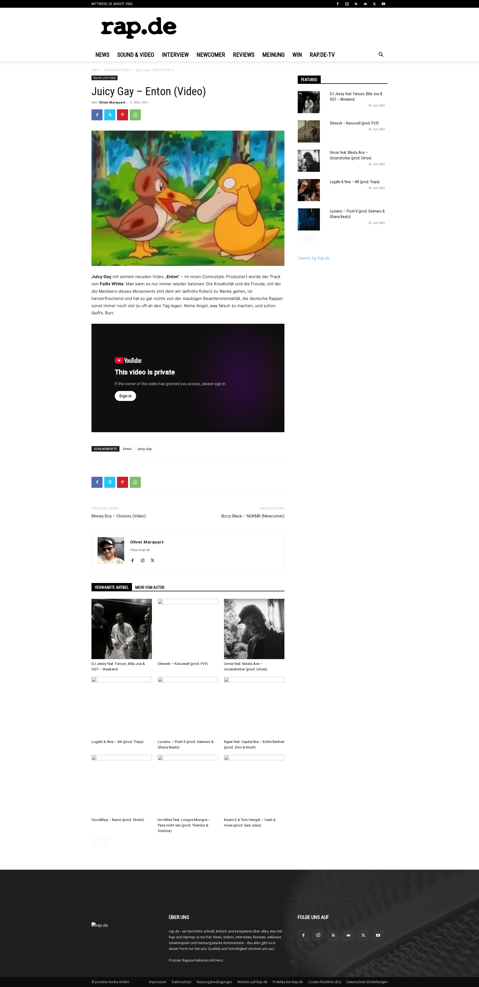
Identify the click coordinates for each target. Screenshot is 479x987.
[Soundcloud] (365, 4)
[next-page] (103, 841)
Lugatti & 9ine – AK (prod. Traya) (117, 742)
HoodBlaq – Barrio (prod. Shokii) (117, 820)
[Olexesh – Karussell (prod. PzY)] (188, 629)
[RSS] (356, 4)
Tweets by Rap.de (314, 258)
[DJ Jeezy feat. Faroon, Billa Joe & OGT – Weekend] (121, 629)
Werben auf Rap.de (252, 982)
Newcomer (211, 54)
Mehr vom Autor (149, 587)
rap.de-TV (322, 54)
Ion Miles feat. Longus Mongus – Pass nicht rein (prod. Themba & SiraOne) (184, 825)
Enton (127, 449)
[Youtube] (383, 4)
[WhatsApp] (135, 114)
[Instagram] (347, 4)
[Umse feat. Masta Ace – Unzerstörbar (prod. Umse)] (254, 629)
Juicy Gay (145, 449)
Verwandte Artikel (112, 587)
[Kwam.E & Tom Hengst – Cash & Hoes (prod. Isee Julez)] (254, 785)
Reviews (243, 54)
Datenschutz (181, 982)
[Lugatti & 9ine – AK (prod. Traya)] (121, 707)
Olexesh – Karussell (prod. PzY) (183, 664)
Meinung (273, 54)
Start (95, 70)
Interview (175, 54)
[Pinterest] (122, 114)
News (102, 54)
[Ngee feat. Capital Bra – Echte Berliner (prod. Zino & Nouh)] (254, 707)
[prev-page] (94, 841)
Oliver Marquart (112, 102)
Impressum (158, 982)
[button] (381, 55)
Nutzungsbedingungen (214, 982)
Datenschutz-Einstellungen (367, 982)
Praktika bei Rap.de (288, 982)
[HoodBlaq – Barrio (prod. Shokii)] (121, 785)
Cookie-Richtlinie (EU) (324, 982)
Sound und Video (117, 70)
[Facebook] (337, 4)
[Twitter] (374, 4)
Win (297, 54)
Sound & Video (135, 54)
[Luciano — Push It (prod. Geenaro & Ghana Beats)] (188, 707)
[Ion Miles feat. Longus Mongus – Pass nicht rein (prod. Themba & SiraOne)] (188, 785)
